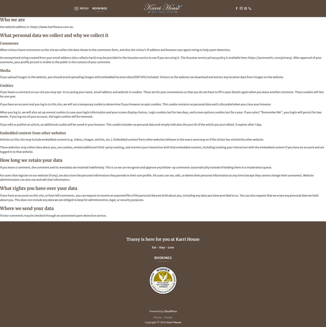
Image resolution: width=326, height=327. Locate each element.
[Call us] (250, 8)
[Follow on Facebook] (236, 8)
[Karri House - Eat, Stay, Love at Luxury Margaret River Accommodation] (163, 8)
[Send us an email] (245, 8)
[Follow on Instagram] (241, 8)
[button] (81, 8)
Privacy (158, 317)
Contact (168, 317)
